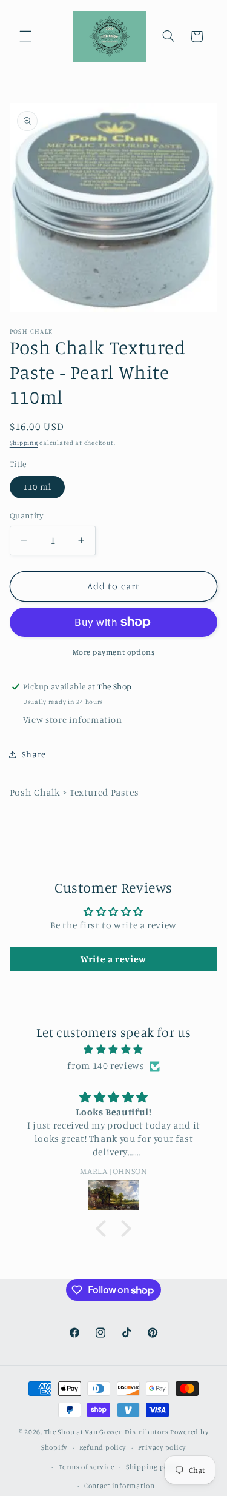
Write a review (113, 959)
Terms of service (86, 1467)
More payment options (114, 652)
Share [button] (34, 754)
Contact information (119, 1485)
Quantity (26, 515)
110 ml (37, 486)
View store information (72, 719)
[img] (114, 1049)
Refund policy (103, 1447)
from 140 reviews (105, 1066)
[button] (25, 36)
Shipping (24, 442)
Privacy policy (162, 1447)
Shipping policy (153, 1467)
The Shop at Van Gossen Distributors (106, 1431)
